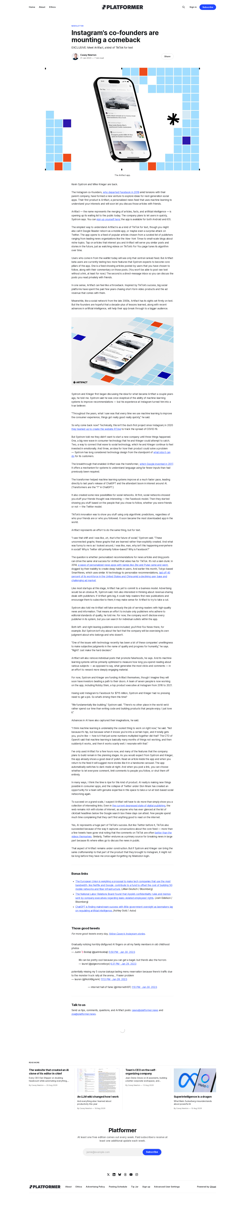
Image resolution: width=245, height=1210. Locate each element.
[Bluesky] (119, 1174)
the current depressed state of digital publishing (138, 805)
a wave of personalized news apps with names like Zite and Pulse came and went (123, 565)
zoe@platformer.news (83, 1014)
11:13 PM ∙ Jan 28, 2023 (114, 979)
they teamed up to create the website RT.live (96, 429)
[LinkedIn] (114, 1174)
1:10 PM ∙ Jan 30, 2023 (144, 987)
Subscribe (207, 7)
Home (32, 7)
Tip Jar (134, 1186)
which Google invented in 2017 (156, 464)
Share (167, 56)
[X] (108, 1174)
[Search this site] (183, 7)
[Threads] (125, 1174)
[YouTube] (131, 1174)
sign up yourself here (108, 219)
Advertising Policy (95, 1186)
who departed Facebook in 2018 (121, 192)
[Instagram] (136, 1174)
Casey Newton (88, 54)
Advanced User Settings (167, 1186)
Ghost (213, 1186)
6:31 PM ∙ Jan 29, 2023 (123, 963)
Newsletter (77, 26)
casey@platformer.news (145, 1010)
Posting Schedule (118, 1186)
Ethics (52, 7)
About (42, 7)
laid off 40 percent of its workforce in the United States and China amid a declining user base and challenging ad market (120, 576)
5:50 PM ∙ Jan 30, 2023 (122, 952)
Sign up (146, 1186)
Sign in (193, 7)
